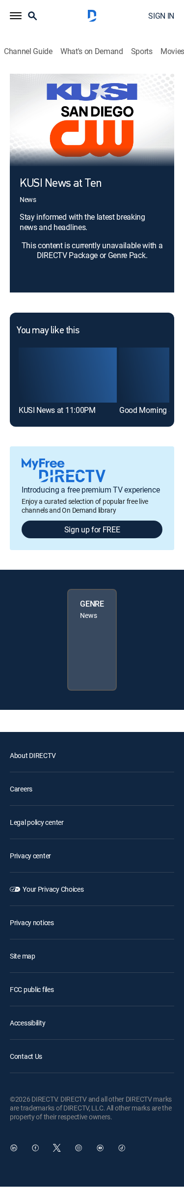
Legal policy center (37, 822)
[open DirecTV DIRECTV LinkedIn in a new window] (14, 1148)
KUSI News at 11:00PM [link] (57, 410)
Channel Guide (28, 51)
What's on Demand (91, 51)
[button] (16, 16)
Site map (22, 956)
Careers (21, 788)
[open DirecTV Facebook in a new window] (35, 1148)
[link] (68, 375)
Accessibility (27, 1022)
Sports (142, 51)
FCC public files (32, 989)
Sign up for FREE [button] (92, 529)
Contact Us (26, 1056)
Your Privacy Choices (53, 889)
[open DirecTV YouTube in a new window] (100, 1148)
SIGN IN (161, 15)
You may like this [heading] (48, 331)
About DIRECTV (32, 755)
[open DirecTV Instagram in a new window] (78, 1148)
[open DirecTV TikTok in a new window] (122, 1148)
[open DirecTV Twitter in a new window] (57, 1148)
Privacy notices (32, 922)
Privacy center (30, 855)
